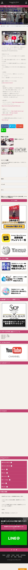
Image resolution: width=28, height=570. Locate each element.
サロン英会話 (6, 479)
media (5, 469)
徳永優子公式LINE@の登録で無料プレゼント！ (14, 527)
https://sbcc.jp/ (5, 120)
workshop (6, 476)
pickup (5, 472)
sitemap (20, 556)
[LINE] (3, 130)
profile (8, 555)
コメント (3, 165)
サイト (2, 189)
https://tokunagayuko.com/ (18, 102)
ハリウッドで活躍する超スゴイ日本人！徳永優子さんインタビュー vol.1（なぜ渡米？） (14, 505)
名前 (2, 178)
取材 (4, 19)
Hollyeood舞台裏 (7, 462)
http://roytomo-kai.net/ (8, 82)
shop (15, 556)
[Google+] (19, 126)
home (4, 555)
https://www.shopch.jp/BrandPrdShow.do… (11, 106)
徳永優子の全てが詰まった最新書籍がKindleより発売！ (13, 496)
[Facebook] (5, 126)
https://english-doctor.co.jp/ (17, 111)
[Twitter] (12, 126)
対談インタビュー (19, 139)
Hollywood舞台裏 (7, 465)
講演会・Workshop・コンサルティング (9, 512)
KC (12, 556)
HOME (3, 26)
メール (3, 184)
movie (13, 555)
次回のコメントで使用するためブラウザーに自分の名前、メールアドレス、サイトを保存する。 (14, 197)
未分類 (5, 486)
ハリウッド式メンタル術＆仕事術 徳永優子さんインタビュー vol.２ (21, 150)
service (3, 509)
